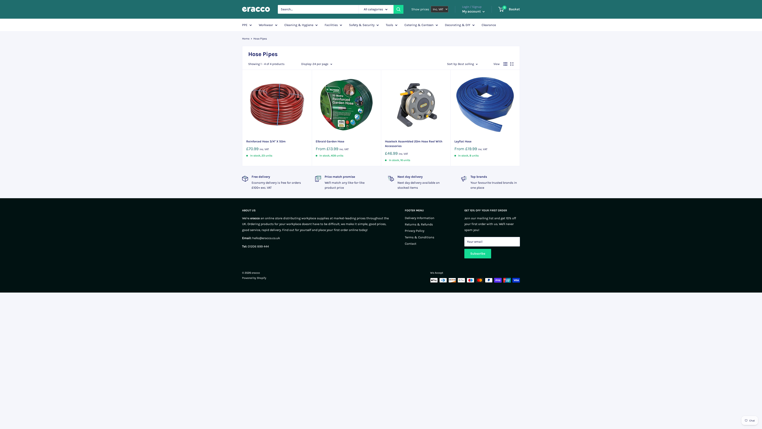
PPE (244, 25)
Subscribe (477, 253)
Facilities (331, 25)
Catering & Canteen (419, 25)
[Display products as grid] (505, 64)
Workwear (266, 25)
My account (472, 11)
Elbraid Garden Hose (330, 141)
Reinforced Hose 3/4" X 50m (266, 141)
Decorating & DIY (457, 25)
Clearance (489, 25)
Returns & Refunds (419, 224)
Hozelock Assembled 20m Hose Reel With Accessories (413, 144)
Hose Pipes (260, 38)
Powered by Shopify (254, 278)
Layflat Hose (462, 141)
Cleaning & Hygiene (298, 25)
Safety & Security (361, 25)
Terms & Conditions (419, 237)
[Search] (398, 9)
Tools (389, 25)
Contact (410, 243)
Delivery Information (419, 218)
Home (245, 38)
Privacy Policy (414, 231)
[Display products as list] (512, 64)
